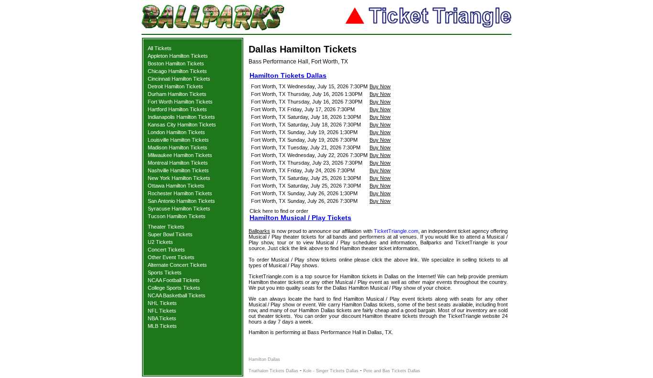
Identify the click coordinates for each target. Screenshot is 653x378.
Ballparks (259, 231)
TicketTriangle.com (396, 231)
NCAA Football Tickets (174, 280)
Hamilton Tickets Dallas (288, 75)
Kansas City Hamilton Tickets (182, 124)
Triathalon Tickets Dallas (273, 370)
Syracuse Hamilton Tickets (179, 208)
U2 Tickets (160, 242)
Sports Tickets (165, 272)
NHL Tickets (162, 303)
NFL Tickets (162, 311)
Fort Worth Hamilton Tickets (180, 102)
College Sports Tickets (174, 288)
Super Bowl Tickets (170, 234)
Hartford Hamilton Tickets (177, 109)
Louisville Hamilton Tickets (178, 140)
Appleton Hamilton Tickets (178, 56)
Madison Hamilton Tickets (177, 147)
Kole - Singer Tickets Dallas (331, 370)
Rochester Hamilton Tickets (180, 193)
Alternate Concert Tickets (177, 265)
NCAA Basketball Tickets (177, 295)
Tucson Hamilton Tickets (177, 216)
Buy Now (380, 86)
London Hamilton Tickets (176, 132)
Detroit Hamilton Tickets (175, 86)
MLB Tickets (162, 326)
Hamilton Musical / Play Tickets (300, 217)
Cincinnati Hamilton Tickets (179, 79)
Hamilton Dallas (264, 359)
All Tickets (160, 48)
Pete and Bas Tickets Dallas (391, 370)
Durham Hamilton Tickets (177, 94)
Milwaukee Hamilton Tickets (180, 155)
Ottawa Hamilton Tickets (176, 186)
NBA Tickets (162, 318)
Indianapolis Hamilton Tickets (181, 117)
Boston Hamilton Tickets (176, 63)
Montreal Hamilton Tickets (178, 163)
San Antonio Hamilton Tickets (181, 201)
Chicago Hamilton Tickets (177, 71)
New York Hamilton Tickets (179, 178)
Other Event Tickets (171, 257)
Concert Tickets (166, 249)
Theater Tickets (166, 227)
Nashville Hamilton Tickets (178, 170)
